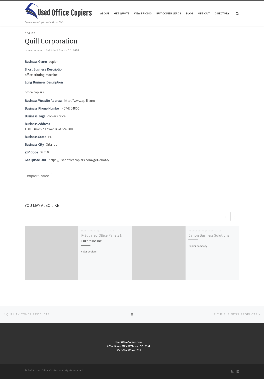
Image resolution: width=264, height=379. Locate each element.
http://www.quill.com (79, 100)
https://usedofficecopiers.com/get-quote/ (79, 160)
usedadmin (35, 50)
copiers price (56, 116)
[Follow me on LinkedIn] (238, 371)
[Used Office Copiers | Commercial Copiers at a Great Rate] (58, 10)
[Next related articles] (235, 216)
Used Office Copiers (47, 370)
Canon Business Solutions (208, 235)
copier (53, 61)
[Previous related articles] (225, 216)
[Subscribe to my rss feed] (232, 371)
